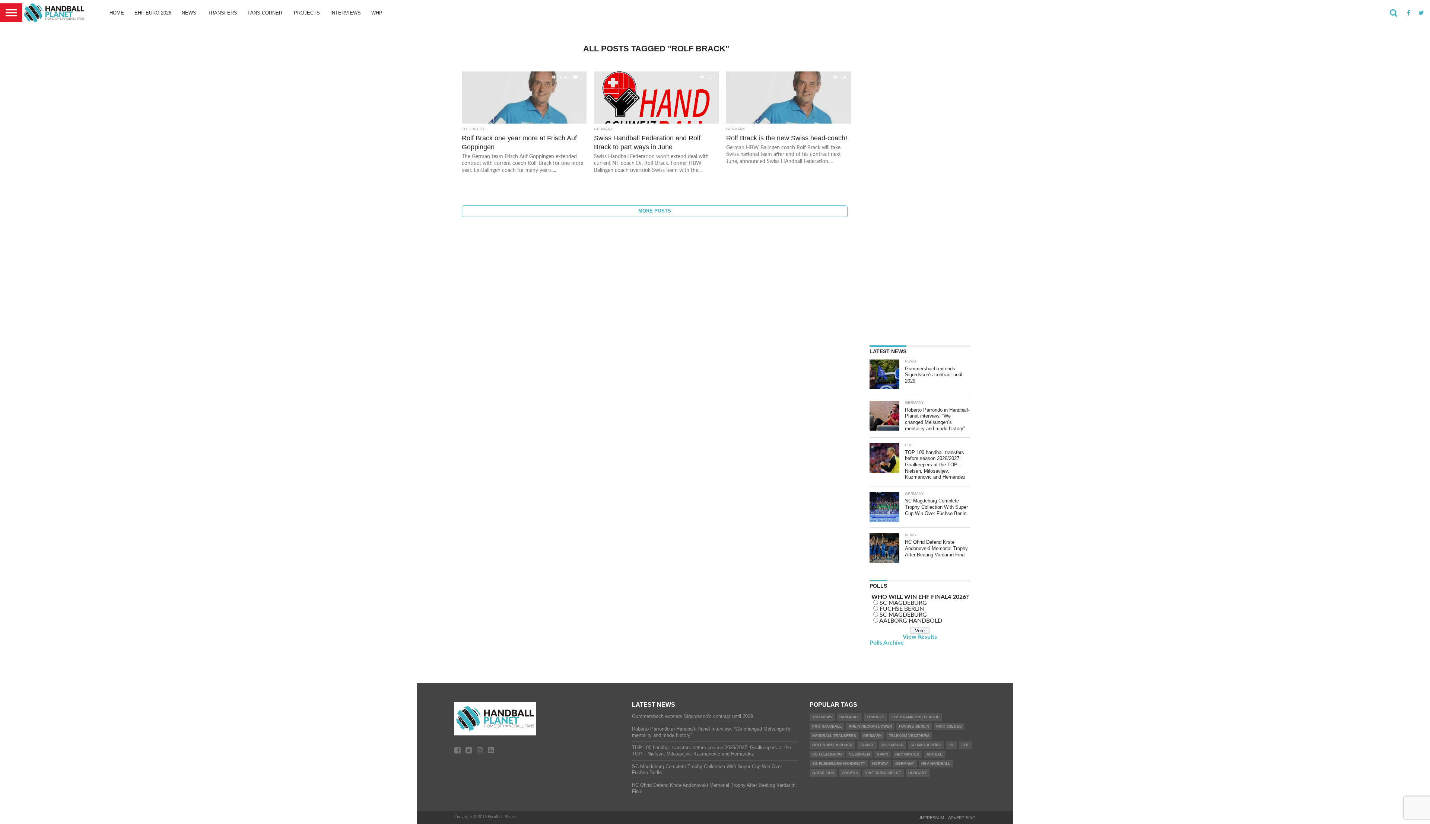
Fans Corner (265, 13)
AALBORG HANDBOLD (910, 621)
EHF (965, 745)
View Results (920, 637)
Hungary (917, 773)
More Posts (654, 211)
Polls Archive (887, 643)
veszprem (859, 754)
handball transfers (834, 736)
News (189, 13)
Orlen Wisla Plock (832, 745)
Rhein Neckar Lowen (870, 726)
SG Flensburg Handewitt (838, 763)
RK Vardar (892, 745)
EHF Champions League (916, 717)
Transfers (222, 13)
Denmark (872, 736)
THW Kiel (875, 717)
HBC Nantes (907, 754)
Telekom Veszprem (909, 736)
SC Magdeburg (926, 745)
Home (116, 13)
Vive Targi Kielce (883, 773)
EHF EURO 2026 (152, 13)
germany (904, 763)
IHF (951, 745)
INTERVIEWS (345, 13)
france (867, 745)
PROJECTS (307, 13)
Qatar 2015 (823, 773)
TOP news (822, 717)
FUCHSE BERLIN (902, 609)
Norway (880, 763)
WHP (376, 13)
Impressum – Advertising (948, 817)
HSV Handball (935, 763)
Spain (882, 754)
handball (849, 717)
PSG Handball (827, 726)
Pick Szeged (949, 726)
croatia (850, 773)
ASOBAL (934, 754)
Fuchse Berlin (914, 726)
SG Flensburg (827, 754)
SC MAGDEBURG (903, 603)
